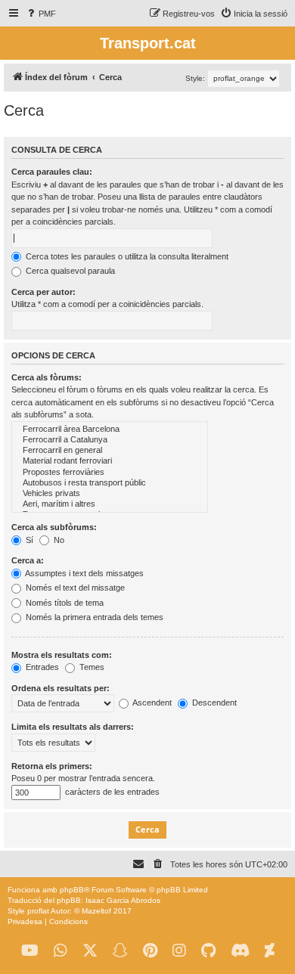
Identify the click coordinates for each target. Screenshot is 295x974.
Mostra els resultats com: (61, 654)
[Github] (208, 951)
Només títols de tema (63, 602)
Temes (90, 667)
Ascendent (151, 702)
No (57, 539)
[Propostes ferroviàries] (109, 472)
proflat (38, 911)
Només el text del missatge (74, 587)
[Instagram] (179, 951)
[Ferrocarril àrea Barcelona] (109, 429)
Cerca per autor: (43, 291)
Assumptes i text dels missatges (83, 573)
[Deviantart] (269, 951)
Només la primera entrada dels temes (93, 617)
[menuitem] (40, 14)
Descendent (213, 702)
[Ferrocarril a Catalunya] (109, 440)
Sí (28, 539)
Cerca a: (27, 560)
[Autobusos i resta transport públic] (109, 483)
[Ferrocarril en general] (109, 450)
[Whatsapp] (60, 951)
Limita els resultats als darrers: (72, 726)
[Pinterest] (150, 951)
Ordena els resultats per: (60, 688)
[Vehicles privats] (109, 494)
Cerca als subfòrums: (54, 527)
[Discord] (240, 951)
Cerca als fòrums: (46, 377)
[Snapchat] (120, 951)
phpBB (72, 890)
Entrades (41, 667)
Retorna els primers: (51, 766)
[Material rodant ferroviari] (109, 461)
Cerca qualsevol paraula (69, 270)
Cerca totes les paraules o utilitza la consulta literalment (125, 256)
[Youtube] (29, 951)
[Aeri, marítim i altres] (109, 504)
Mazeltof (96, 911)
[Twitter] (90, 951)
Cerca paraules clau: (51, 171)
